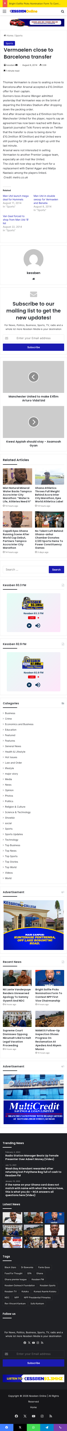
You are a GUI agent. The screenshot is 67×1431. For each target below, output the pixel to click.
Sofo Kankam (37, 1303)
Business (10, 713)
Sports (19, 35)
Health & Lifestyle (15, 751)
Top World (10, 867)
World (8, 878)
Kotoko (25, 1291)
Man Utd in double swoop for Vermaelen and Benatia (46, 199)
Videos (9, 872)
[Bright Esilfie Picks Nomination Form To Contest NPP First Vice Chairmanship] (49, 978)
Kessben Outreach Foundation (20, 1285)
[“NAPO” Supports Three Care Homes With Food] (33, 1242)
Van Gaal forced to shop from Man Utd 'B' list (16, 220)
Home (9, 35)
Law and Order (13, 762)
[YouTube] (33, 1343)
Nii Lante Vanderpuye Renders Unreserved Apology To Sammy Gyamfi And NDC (17, 995)
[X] (29, 1343)
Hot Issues (11, 757)
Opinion (9, 790)
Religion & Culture (15, 806)
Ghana (39, 1273)
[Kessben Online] (23, 11)
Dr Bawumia (27, 1267)
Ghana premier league (16, 1279)
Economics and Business (19, 724)
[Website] (33, 279)
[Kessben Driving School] (33, 22)
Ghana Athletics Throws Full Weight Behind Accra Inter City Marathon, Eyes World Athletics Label (49, 494)
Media (8, 779)
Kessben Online (37, 1395)
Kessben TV (11, 1291)
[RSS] (42, 1343)
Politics (9, 801)
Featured (10, 735)
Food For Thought (13, 1273)
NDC (7, 1297)
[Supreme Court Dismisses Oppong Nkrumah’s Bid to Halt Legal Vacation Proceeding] (17, 1019)
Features (10, 740)
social (8, 823)
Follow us (9, 1314)
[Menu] (4, 13)
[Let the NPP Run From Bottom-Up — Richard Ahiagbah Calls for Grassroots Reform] (12, 1217)
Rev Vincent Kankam (15, 1303)
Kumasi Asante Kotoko (45, 1291)
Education (10, 729)
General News (13, 746)
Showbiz (10, 817)
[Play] (29, 626)
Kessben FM (38, 1279)
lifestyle (9, 768)
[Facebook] (25, 1343)
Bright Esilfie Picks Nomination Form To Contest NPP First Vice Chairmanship (48, 995)
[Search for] (62, 13)
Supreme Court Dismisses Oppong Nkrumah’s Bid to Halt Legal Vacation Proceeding (17, 1038)
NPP (16, 1297)
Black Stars (10, 1267)
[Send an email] (16, 65)
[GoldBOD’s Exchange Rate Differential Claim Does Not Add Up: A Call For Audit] (54, 1230)
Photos (9, 795)
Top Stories (11, 861)
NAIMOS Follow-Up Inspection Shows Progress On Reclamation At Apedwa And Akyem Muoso (48, 1040)
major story (11, 773)
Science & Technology (18, 812)
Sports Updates (14, 834)
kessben (10, 65)
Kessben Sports (47, 1285)
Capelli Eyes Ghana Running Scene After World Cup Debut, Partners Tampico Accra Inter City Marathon (16, 539)
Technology (11, 839)
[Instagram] (38, 1343)
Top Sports (11, 856)
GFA (29, 1273)
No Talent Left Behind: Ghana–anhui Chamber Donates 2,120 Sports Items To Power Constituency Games (49, 539)
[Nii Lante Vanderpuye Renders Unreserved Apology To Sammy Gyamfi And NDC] (17, 978)
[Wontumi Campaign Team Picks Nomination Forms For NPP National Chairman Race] (12, 1242)
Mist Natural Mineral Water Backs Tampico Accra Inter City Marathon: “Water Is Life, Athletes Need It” (17, 494)
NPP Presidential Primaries (37, 1297)
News (8, 784)
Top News (10, 850)
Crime (8, 718)
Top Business (12, 845)
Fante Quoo (44, 1267)
